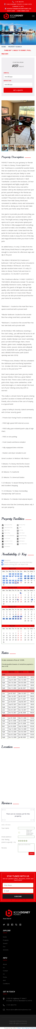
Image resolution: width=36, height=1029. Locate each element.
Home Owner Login (23, 11)
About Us (5, 965)
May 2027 (12, 626)
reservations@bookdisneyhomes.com (19, 8)
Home (4, 47)
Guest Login (11, 11)
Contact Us (5, 972)
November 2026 (12, 587)
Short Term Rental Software (26, 1028)
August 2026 (12, 568)
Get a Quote (18, 90)
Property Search (15, 47)
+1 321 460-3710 (19, 2)
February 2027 (12, 606)
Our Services (5, 948)
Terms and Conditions (5, 980)
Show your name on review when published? (29, 832)
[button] (32, 122)
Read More (6, 919)
